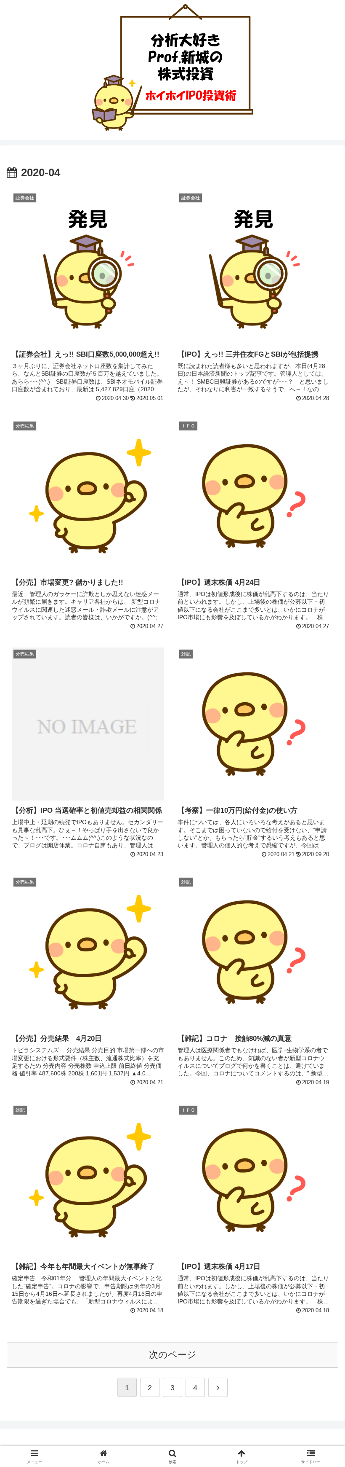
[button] (319, 1210)
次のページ (172, 1354)
